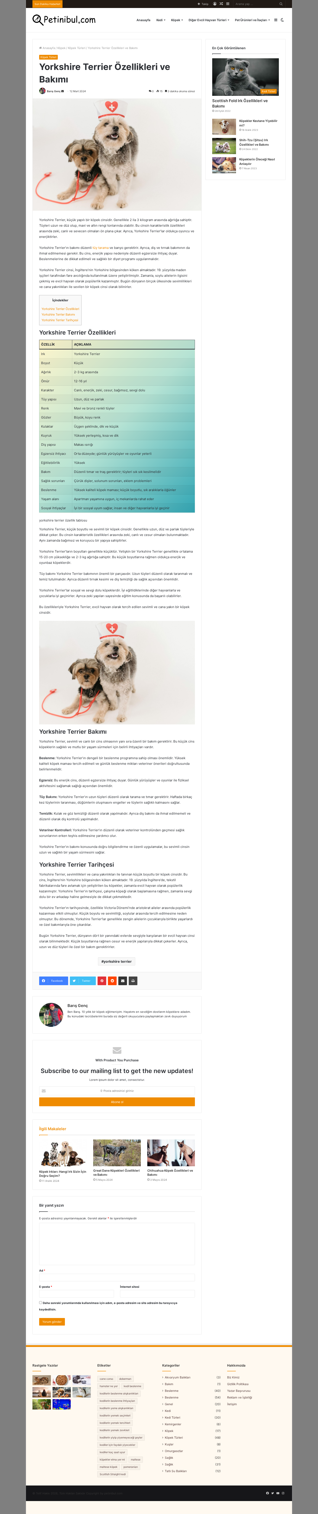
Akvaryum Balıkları (177, 1377)
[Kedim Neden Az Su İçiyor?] (81, 1380)
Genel (169, 1404)
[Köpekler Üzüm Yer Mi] (41, 1404)
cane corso (106, 1378)
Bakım (169, 1384)
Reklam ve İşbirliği (239, 1397)
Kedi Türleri (172, 1417)
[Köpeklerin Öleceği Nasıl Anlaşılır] (224, 165)
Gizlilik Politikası (238, 1384)
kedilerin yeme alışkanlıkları (116, 1408)
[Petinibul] (63, 20)
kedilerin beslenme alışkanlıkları (119, 1393)
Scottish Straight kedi (113, 1474)
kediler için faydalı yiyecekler (117, 1444)
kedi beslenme (132, 1386)
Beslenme (171, 1390)
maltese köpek (108, 1466)
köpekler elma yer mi (112, 1459)
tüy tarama (101, 248)
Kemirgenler (173, 1424)
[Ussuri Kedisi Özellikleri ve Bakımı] (41, 1380)
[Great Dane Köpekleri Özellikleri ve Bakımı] (117, 1152)
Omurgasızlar (174, 1451)
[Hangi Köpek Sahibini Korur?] (41, 1392)
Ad (42, 1270)
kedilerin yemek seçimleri (115, 1415)
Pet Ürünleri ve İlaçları (251, 20)
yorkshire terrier (118, 961)
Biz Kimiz (233, 1377)
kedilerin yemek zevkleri (114, 1430)
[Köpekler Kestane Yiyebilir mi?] (224, 127)
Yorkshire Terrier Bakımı (58, 314)
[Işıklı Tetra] (62, 1404)
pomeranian (131, 1466)
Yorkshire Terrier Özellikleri (60, 309)
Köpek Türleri (76, 48)
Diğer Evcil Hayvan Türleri (207, 20)
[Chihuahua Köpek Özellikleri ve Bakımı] (171, 1152)
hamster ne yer (109, 1386)
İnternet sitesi (129, 1286)
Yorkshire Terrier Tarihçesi (60, 320)
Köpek (175, 20)
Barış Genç (54, 91)
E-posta (45, 1286)
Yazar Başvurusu (239, 1390)
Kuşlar (169, 1444)
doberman (125, 1378)
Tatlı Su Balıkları (176, 1471)
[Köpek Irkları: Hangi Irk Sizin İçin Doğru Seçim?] (63, 1153)
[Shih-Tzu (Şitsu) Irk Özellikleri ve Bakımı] (224, 146)
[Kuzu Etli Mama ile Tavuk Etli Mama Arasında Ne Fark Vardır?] (62, 1380)
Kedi (159, 20)
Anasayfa (143, 20)
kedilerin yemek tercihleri (115, 1422)
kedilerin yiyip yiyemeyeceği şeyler (121, 1437)
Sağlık (169, 1457)
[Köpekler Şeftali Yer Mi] (62, 1392)
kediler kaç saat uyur (112, 1452)
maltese (135, 1459)
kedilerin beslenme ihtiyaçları (117, 1400)
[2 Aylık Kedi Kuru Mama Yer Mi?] (81, 1392)
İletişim (232, 1404)
